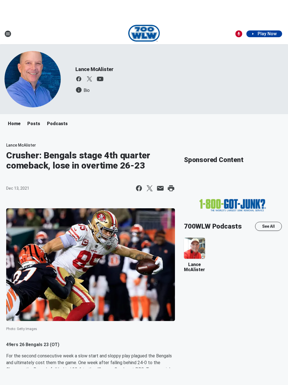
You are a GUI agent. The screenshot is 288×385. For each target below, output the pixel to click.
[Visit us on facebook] (78, 79)
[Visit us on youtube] (100, 79)
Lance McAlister (94, 69)
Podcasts (57, 123)
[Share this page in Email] (160, 188)
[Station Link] (144, 34)
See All (268, 226)
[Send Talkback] (238, 33)
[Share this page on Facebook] (139, 188)
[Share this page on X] (150, 188)
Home (14, 123)
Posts (33, 123)
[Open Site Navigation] (7, 33)
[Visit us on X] (89, 79)
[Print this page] (171, 188)
